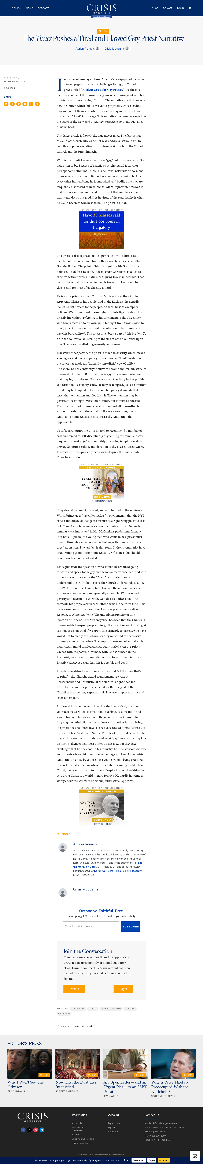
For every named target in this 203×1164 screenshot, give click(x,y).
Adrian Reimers (85, 48)
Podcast (43, 8)
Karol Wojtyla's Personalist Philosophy (118, 870)
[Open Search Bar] (196, 8)
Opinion (16, 8)
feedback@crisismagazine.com (160, 1123)
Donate (168, 8)
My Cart (112, 1127)
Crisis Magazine (114, 48)
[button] (195, 1156)
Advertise (77, 1134)
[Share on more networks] (37, 104)
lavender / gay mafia (111, 1009)
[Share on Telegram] (18, 104)
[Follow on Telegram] (42, 1129)
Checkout (113, 1131)
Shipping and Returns (83, 1138)
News (29, 8)
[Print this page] (31, 104)
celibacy (93, 1009)
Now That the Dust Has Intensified (75, 1084)
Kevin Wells (110, 1096)
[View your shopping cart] (189, 8)
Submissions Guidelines (78, 1129)
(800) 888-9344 (156, 1131)
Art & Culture (78, 1009)
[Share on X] (6, 104)
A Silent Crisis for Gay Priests (102, 89)
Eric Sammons (16, 1091)
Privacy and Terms (81, 1142)
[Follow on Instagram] (35, 1129)
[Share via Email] (24, 104)
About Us (77, 1123)
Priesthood (64, 1014)
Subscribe (131, 926)
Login (180, 8)
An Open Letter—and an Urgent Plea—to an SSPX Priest (125, 1087)
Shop (155, 8)
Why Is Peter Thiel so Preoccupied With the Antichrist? (170, 1087)
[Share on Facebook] (12, 104)
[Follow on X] (29, 1129)
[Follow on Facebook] (23, 1129)
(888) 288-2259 (158, 1135)
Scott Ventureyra (163, 1096)
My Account (114, 1123)
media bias (130, 1009)
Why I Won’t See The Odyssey (25, 1084)
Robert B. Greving (66, 1091)
